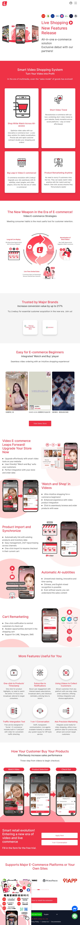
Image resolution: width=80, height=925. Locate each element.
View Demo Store (40, 423)
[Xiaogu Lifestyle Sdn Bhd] (30, 328)
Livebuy (4, 3)
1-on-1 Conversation (59, 843)
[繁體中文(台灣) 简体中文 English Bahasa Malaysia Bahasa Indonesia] (50, 914)
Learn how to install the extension (40, 900)
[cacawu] (50, 328)
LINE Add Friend (35, 914)
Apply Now (60, 835)
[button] (33, 889)
